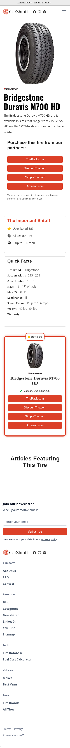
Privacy (18, 728)
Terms (7, 728)
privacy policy (49, 539)
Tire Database (25, 2)
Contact (46, 2)
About (37, 2)
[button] (63, 12)
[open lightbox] (35, 53)
